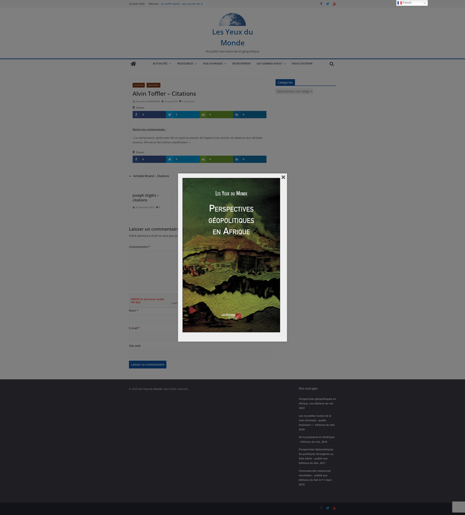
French (407, 2)
